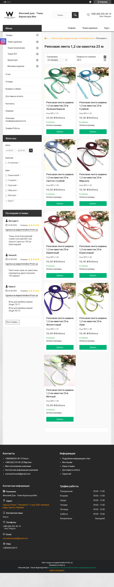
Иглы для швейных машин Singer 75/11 (21, 303)
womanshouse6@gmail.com (17, 474)
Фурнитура (13, 60)
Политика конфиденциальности (16, 119)
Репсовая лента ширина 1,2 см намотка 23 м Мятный (60, 393)
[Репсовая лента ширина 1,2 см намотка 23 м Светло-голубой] (60, 155)
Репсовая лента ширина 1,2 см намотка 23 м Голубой (93, 105)
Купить (60, 132)
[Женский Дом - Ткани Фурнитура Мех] (10, 15)
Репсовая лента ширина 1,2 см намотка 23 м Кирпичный (60, 249)
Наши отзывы (68, 466)
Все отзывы (11, 322)
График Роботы (13, 128)
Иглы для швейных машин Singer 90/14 (21, 309)
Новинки (9, 111)
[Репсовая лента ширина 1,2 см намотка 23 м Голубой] (93, 83)
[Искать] (75, 15)
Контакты (10, 104)
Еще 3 (10, 201)
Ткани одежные (89, 28)
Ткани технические (16, 48)
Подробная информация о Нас (76, 458)
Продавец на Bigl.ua (57, 565)
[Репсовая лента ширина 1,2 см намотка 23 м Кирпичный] (60, 227)
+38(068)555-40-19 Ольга (17, 458)
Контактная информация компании (21, 470)
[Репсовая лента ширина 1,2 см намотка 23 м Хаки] (93, 298)
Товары (9, 35)
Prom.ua (69, 563)
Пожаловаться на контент (59, 568)
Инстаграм (67, 462)
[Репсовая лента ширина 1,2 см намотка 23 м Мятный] (60, 370)
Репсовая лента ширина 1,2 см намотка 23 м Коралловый (93, 249)
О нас (8, 74)
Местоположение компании (18, 466)
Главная (71, 28)
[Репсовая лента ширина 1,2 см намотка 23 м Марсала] (93, 155)
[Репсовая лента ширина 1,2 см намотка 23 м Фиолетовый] (60, 298)
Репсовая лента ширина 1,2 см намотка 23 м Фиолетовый (60, 321)
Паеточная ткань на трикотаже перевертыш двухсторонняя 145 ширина (23, 273)
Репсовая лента (86, 38)
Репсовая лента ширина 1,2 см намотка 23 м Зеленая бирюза (60, 105)
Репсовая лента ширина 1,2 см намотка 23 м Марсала (93, 177)
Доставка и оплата (14, 96)
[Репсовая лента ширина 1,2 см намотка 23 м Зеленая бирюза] (60, 83)
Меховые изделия (16, 66)
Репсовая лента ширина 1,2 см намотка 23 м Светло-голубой (60, 177)
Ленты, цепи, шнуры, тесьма (64, 38)
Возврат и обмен (13, 89)
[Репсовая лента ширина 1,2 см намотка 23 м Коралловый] (93, 227)
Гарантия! (66, 474)
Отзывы (9, 82)
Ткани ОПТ (12, 54)
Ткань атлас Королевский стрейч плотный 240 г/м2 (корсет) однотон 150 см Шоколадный (20, 240)
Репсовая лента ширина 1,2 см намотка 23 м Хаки (93, 321)
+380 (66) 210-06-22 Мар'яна (18, 462)
